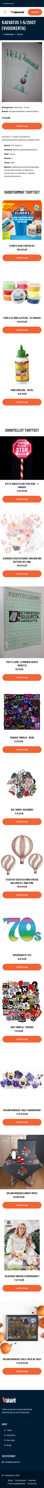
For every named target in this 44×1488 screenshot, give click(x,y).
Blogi (8, 1445)
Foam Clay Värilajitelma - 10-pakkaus (22, 317)
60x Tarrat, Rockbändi (22, 809)
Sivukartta (32, 1483)
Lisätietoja (22, 126)
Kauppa (35, 12)
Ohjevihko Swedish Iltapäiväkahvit (22, 1276)
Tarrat (19, 34)
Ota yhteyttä (20, 1480)
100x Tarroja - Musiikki (22, 1027)
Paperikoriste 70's (22, 954)
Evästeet (32, 1480)
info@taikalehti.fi (8, 4)
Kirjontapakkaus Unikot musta (22, 1193)
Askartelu (9, 34)
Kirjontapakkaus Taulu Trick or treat (22, 1359)
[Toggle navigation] (5, 12)
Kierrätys (10, 1440)
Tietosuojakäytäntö (16, 1483)
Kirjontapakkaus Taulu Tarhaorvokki (22, 1110)
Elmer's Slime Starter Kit (22, 245)
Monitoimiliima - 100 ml (22, 390)
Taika (9, 1430)
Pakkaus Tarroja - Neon (22, 737)
